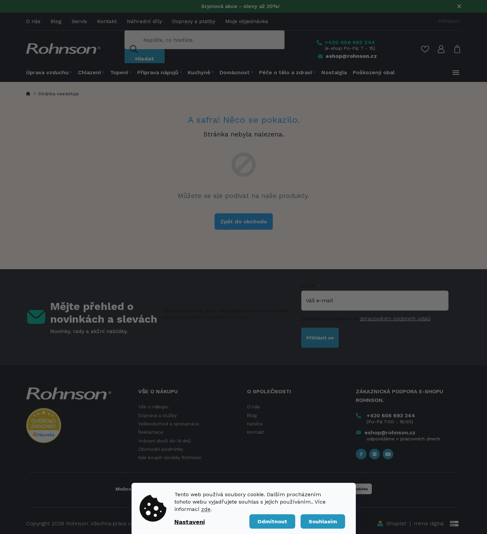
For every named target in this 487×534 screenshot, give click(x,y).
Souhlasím (323, 521)
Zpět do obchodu (243, 221)
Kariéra (254, 423)
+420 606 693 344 (391, 415)
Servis (79, 21)
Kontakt (107, 21)
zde (206, 509)
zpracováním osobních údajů (395, 318)
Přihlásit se (320, 337)
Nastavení (189, 521)
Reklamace (150, 432)
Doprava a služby (157, 415)
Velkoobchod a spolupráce (168, 423)
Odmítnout (272, 521)
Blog (56, 21)
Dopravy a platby (193, 21)
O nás (33, 21)
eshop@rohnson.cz (389, 432)
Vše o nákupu (153, 406)
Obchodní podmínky (160, 449)
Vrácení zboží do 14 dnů (164, 440)
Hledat (144, 59)
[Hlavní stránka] (29, 93)
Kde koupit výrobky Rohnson (169, 457)
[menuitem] (50, 72)
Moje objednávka (246, 21)
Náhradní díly (144, 21)
